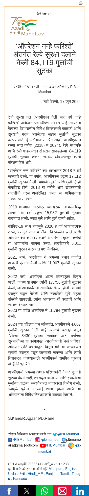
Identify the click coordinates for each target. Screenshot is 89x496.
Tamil (65, 473)
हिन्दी (22, 473)
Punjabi (52, 473)
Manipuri (56, 468)
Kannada (20, 478)
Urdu (12, 473)
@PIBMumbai (68, 433)
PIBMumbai (23, 439)
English (71, 468)
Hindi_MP (36, 473)
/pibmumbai (50, 439)
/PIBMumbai (55, 445)
